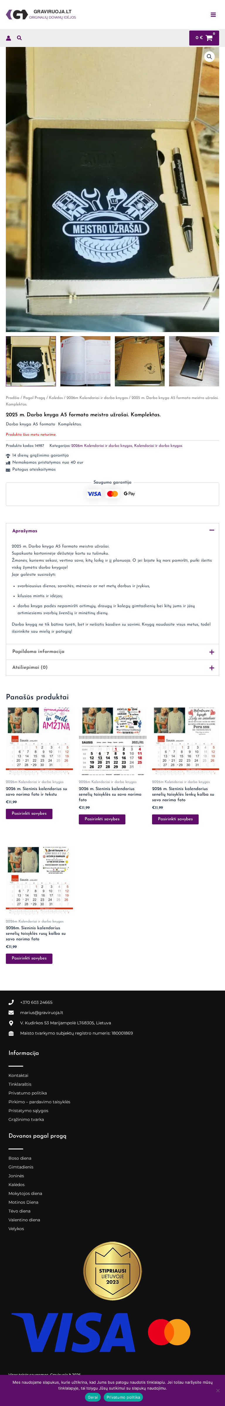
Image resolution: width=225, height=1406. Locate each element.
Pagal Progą (34, 398)
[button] (19, 39)
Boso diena (19, 1158)
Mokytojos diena (25, 1193)
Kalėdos (56, 398)
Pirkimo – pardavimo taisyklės (39, 1101)
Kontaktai (18, 1075)
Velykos (16, 1228)
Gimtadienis (20, 1167)
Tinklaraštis (19, 1084)
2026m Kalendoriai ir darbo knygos (97, 398)
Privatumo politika (27, 1093)
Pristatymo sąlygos (28, 1110)
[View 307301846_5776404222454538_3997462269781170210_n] (194, 361)
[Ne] (218, 1390)
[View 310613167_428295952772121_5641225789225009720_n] (31, 361)
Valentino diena (24, 1220)
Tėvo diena (19, 1211)
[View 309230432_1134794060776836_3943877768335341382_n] (140, 361)
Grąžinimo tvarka (26, 1119)
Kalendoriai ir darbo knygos (158, 446)
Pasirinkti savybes (29, 813)
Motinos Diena (23, 1202)
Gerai (93, 1397)
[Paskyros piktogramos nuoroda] (8, 38)
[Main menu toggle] (213, 14)
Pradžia (12, 398)
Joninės (16, 1175)
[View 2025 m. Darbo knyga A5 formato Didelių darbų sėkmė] (85, 361)
